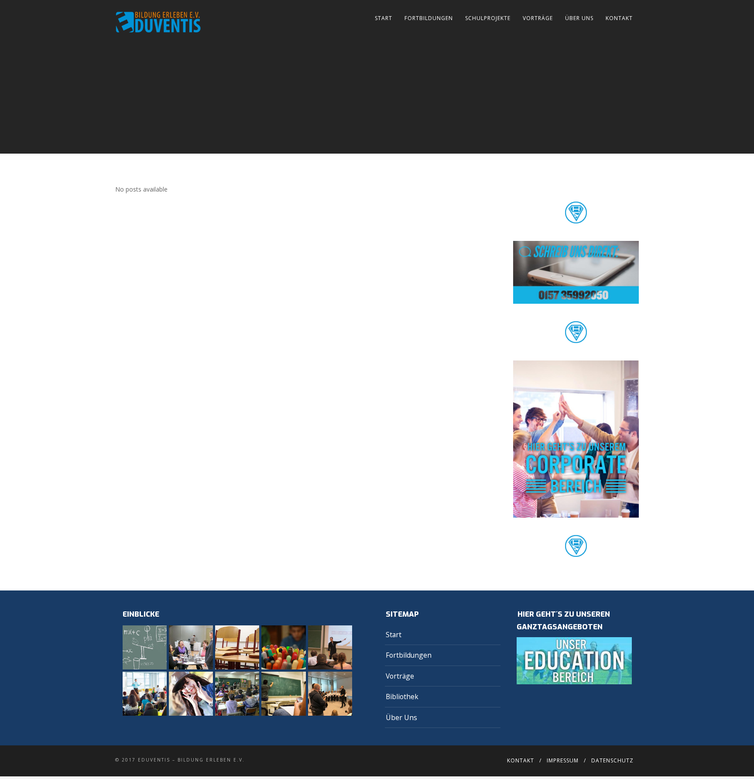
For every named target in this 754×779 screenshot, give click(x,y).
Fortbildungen (428, 18)
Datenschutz (612, 760)
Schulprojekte (488, 18)
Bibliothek (402, 696)
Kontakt (619, 18)
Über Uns (579, 18)
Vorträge (538, 18)
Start (383, 18)
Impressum (563, 760)
